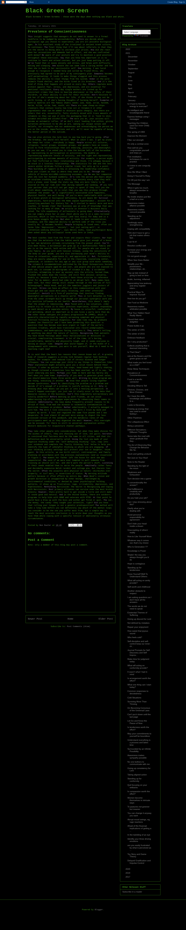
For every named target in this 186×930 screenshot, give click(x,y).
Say (62, 58)
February (132, 96)
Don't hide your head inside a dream (137, 524)
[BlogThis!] (72, 525)
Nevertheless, (79, 301)
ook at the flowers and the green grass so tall (139, 357)
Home (70, 619)
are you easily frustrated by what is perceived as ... (139, 847)
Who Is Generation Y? (137, 547)
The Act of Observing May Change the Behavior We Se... (139, 447)
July (130, 76)
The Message (133, 184)
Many (94, 280)
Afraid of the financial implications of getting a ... (139, 828)
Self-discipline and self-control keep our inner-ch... (139, 643)
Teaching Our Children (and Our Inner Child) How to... (138, 125)
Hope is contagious (136, 563)
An (63, 209)
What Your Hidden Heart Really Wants (138, 314)
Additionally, (45, 402)
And (99, 82)
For (83, 158)
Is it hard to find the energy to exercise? (137, 105)
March (131, 92)
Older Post (106, 619)
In (36, 45)
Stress (43, 288)
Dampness (98, 74)
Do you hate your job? (137, 498)
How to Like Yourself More (139, 536)
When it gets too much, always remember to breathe (138, 190)
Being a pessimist (135, 426)
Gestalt (46, 293)
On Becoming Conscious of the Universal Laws (138, 709)
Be (43, 55)
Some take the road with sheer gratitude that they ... (138, 438)
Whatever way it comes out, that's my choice (138, 541)
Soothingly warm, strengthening (135, 223)
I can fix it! (132, 242)
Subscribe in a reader (132, 892)
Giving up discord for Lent (139, 619)
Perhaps (61, 373)
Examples (104, 100)
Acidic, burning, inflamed (138, 279)
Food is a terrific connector (134, 380)
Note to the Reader (136, 462)
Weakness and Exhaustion (134, 473)
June (130, 80)
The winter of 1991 (136, 330)
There (74, 105)
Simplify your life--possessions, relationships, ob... (136, 266)
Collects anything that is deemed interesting (138, 347)
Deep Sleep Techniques (138, 369)
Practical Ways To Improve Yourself (136, 293)
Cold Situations (134, 697)
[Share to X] (75, 525)
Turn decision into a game (139, 478)
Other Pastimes (134, 418)
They (89, 331)
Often (45, 471)
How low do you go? (136, 298)
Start (54, 384)
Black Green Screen (57, 11)
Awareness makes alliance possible (136, 204)
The (46, 47)
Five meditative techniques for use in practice (138, 159)
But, (94, 256)
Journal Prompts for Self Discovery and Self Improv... (138, 652)
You (29, 137)
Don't (95, 95)
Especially (63, 376)
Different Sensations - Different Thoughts (137, 431)
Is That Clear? (134, 352)
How (92, 50)
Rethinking (50, 487)
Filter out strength (135, 140)
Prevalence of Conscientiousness (137, 374)
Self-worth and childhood (138, 587)
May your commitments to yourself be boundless (139, 734)
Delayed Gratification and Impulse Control (139, 861)
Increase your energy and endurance (139, 251)
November (133, 60)
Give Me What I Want (137, 172)
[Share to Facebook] (78, 525)
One (54, 66)
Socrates (107, 434)
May (130, 84)
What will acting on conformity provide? (137, 666)
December (133, 56)
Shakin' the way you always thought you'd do (138, 557)
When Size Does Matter (138, 260)
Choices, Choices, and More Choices (137, 390)
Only (101, 386)
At (94, 497)
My (72, 309)
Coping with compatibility (138, 229)
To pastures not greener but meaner (138, 808)
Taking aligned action (137, 774)
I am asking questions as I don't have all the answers (139, 599)
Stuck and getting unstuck (139, 454)
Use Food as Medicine (137, 302)
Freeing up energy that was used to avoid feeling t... (138, 411)
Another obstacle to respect (136, 592)
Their (31, 365)
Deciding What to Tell (137, 386)
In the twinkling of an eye (138, 835)
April (130, 88)
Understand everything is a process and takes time (138, 742)
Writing (83, 378)
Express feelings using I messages (138, 117)
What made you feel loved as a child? (139, 363)
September (133, 68)
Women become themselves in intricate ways (138, 800)
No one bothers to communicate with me (138, 763)
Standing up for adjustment (134, 217)
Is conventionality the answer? (137, 483)
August (131, 72)
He (89, 174)
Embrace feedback (136, 338)
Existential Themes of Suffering (137, 613)
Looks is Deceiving (136, 405)
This (30, 37)
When (67, 304)
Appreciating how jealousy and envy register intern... (139, 285)
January (132, 100)
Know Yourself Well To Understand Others (137, 575)
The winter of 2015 (136, 334)
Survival (103, 198)
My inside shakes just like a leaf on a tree (139, 198)
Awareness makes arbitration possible (137, 307)
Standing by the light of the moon (138, 467)
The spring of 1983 (136, 132)
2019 (128, 873)
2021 (128, 53)
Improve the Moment (137, 136)
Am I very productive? (137, 342)
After (106, 137)
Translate (144, 36)
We (67, 381)
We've (31, 63)
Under (92, 79)
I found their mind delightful (135, 320)
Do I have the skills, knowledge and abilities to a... (139, 398)
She (44, 460)
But (62, 219)
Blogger (99, 910)
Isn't (70, 394)
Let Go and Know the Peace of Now (137, 722)
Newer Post (35, 619)
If (61, 121)
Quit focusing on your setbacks (137, 786)
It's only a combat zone (138, 144)
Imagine (59, 344)
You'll (105, 243)
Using (75, 439)
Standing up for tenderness (134, 568)
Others (91, 84)
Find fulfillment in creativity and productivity (135, 491)
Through (96, 172)
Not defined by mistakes (138, 623)
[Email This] (69, 525)
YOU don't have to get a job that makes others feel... (138, 235)
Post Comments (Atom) (78, 626)
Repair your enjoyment (137, 627)
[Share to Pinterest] (80, 525)
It (53, 193)
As (29, 150)
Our (104, 238)
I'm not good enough (136, 256)
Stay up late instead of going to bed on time (138, 274)
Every (56, 90)
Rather (67, 407)
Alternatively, (102, 211)
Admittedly (90, 465)
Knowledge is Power (136, 551)
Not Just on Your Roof (137, 458)
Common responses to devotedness (137, 692)
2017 (128, 877)
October (132, 64)
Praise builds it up (135, 326)
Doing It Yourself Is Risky (138, 176)
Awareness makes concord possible (136, 210)
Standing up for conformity (134, 779)
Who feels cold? (134, 637)
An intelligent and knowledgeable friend (138, 111)
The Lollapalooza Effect (138, 422)
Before (80, 39)
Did (96, 503)
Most (51, 489)
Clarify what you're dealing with (135, 509)
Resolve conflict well (136, 245)
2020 (128, 869)
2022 (128, 49)
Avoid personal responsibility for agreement (136, 517)
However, (88, 420)
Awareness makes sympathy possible (137, 756)
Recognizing (86, 333)
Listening (107, 463)
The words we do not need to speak (137, 607)
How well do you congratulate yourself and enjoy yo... (138, 150)
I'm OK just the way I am (138, 180)
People (80, 143)
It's (72, 177)
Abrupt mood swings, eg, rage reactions (138, 820)
